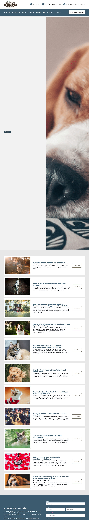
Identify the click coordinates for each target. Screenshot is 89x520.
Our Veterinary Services (14, 12)
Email (47, 507)
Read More (77, 265)
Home (5, 12)
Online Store (50, 12)
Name (47, 501)
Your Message (49, 518)
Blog (44, 12)
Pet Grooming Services (28, 12)
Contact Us (57, 12)
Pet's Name (49, 513)
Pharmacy (38, 12)
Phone (67, 507)
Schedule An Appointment (77, 12)
